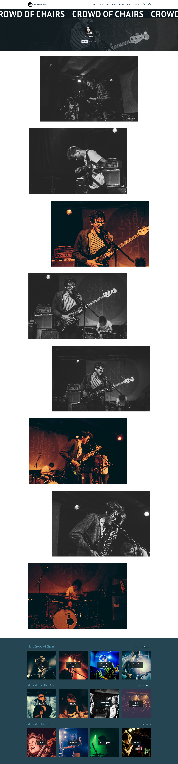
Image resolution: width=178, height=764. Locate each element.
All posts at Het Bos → (144, 685)
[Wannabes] (30, 4)
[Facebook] (149, 4)
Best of (121, 4)
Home (93, 4)
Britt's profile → (146, 724)
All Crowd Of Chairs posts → (143, 647)
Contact (137, 4)
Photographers (111, 4)
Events (129, 4)
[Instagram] (144, 4)
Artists (101, 4)
